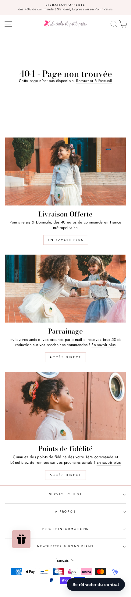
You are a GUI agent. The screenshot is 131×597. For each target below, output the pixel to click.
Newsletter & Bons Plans (65, 546)
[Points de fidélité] (65, 406)
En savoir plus (65, 240)
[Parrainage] (65, 289)
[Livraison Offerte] (65, 172)
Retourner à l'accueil (94, 81)
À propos (65, 511)
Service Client (65, 494)
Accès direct (65, 357)
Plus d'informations (65, 529)
